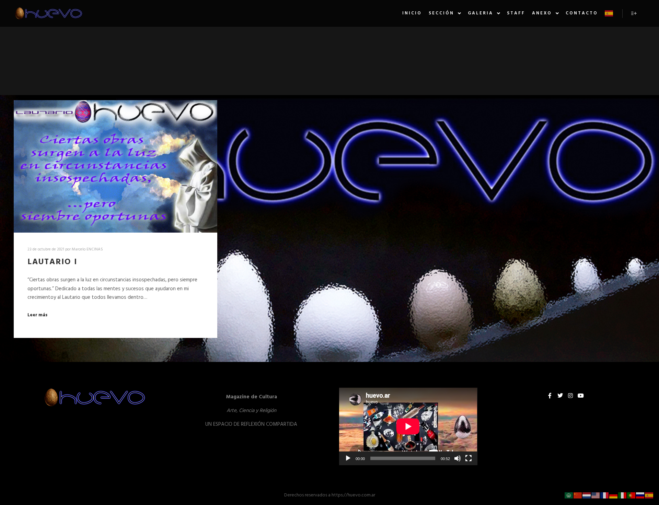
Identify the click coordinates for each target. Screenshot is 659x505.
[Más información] (634, 13)
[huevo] (48, 13)
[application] (408, 426)
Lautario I (52, 262)
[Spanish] (609, 13)
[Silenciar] (457, 458)
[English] (595, 495)
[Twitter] (560, 395)
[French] (604, 495)
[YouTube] (580, 395)
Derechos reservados (305, 495)
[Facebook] (549, 395)
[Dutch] (586, 495)
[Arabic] (569, 495)
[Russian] (640, 495)
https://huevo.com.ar (353, 495)
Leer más (37, 315)
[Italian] (622, 495)
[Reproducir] (348, 458)
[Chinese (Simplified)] (578, 495)
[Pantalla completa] (468, 458)
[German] (613, 495)
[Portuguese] (631, 495)
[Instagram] (570, 395)
